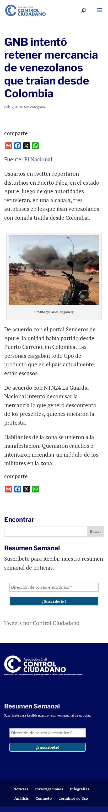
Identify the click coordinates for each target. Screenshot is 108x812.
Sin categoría (34, 106)
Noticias (20, 788)
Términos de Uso (73, 798)
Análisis (21, 798)
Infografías (79, 788)
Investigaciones (49, 788)
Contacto (44, 798)
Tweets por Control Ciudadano (41, 623)
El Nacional (38, 159)
